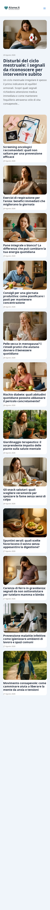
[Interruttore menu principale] (44, 8)
